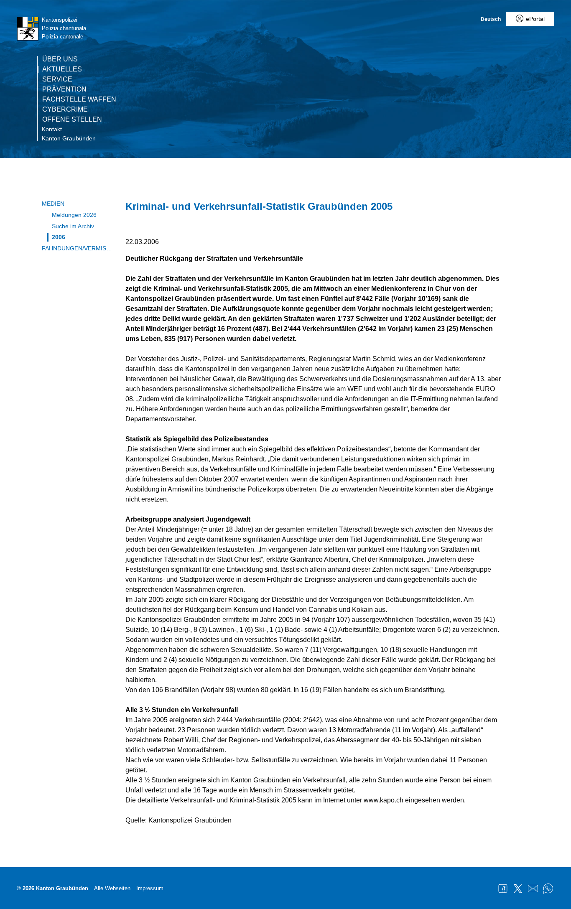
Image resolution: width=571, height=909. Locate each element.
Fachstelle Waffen (79, 99)
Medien (53, 203)
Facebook (503, 888)
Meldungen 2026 (74, 214)
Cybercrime (65, 109)
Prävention (64, 89)
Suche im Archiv (73, 226)
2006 (58, 237)
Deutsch (491, 19)
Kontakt (52, 129)
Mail (533, 888)
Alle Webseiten (112, 888)
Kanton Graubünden (69, 138)
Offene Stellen (72, 119)
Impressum (149, 888)
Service (57, 79)
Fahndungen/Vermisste (77, 248)
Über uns (60, 59)
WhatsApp (548, 888)
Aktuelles (62, 69)
